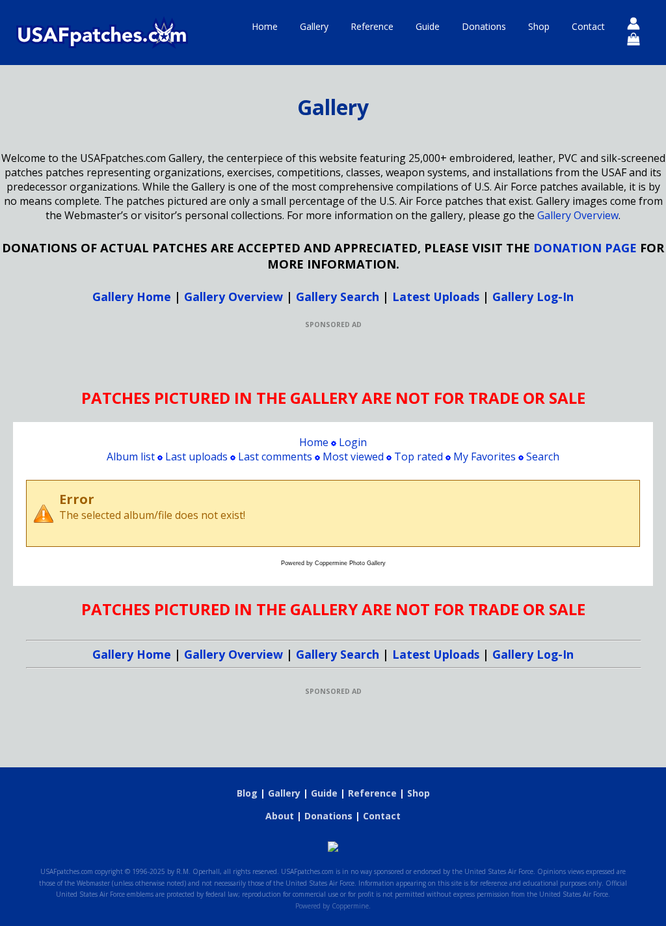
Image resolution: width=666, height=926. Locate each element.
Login (353, 442)
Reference (372, 26)
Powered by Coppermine (332, 905)
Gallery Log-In (533, 296)
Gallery (314, 26)
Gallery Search (337, 296)
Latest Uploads (435, 296)
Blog (247, 793)
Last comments (275, 456)
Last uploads (196, 456)
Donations (484, 26)
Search (542, 456)
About (279, 816)
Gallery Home (131, 296)
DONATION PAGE (585, 247)
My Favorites (484, 456)
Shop (539, 26)
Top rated (418, 456)
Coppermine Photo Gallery (350, 563)
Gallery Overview (578, 215)
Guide (428, 26)
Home (265, 26)
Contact (588, 26)
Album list (131, 456)
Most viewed (353, 456)
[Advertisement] (333, 358)
